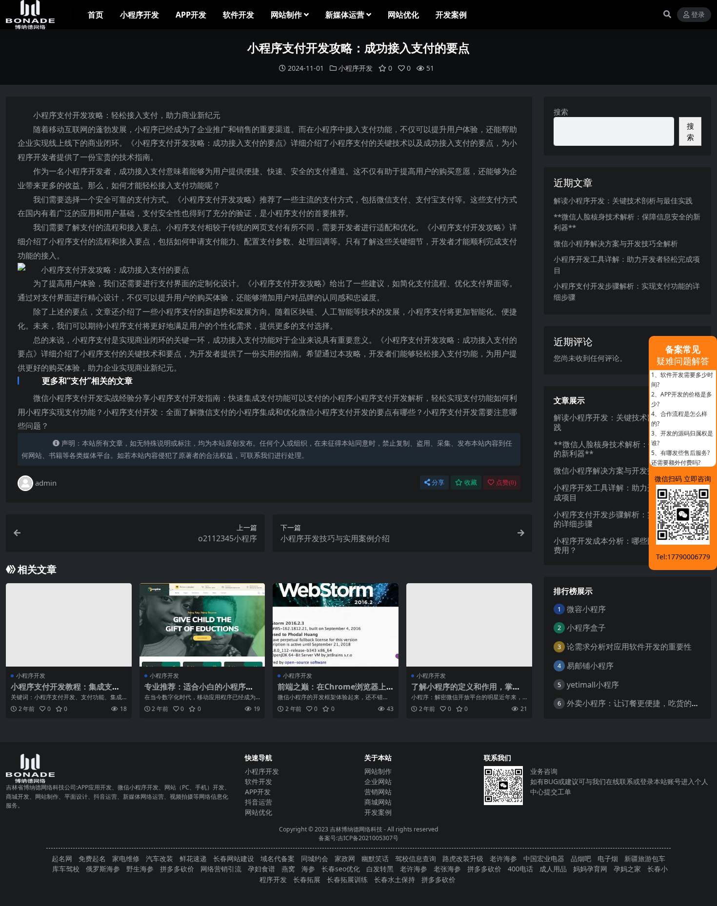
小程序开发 (139, 14)
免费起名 (92, 858)
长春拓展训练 (347, 879)
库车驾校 (66, 868)
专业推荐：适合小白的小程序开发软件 (199, 691)
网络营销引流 (220, 868)
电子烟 (608, 858)
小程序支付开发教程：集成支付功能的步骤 (65, 691)
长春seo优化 (340, 868)
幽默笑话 (375, 858)
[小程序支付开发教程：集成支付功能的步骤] (69, 625)
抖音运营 (258, 802)
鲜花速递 (193, 858)
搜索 (561, 112)
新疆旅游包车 (644, 858)
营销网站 (378, 791)
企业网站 (378, 781)
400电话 (520, 868)
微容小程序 (586, 609)
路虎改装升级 (462, 858)
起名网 (62, 858)
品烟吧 (581, 858)
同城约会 (314, 858)
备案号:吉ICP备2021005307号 (358, 838)
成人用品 (553, 868)
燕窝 (288, 868)
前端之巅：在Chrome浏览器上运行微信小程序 (332, 691)
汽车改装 (159, 858)
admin (46, 483)
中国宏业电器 (543, 858)
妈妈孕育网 (590, 868)
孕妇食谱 (261, 868)
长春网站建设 (233, 858)
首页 (95, 14)
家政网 (345, 858)
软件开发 (238, 14)
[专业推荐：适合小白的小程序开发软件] (202, 625)
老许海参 (503, 858)
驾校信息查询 (415, 858)
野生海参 (140, 868)
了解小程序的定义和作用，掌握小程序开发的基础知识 (465, 691)
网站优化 (403, 14)
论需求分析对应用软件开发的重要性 (629, 646)
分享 (438, 482)
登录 (698, 15)
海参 (308, 868)
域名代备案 (277, 858)
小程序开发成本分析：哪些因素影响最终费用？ (624, 545)
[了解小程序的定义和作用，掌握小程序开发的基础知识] (469, 625)
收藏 (470, 482)
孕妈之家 (627, 868)
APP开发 (191, 14)
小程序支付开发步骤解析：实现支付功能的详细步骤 (624, 519)
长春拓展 (306, 879)
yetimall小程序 (593, 684)
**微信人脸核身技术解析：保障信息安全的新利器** (624, 449)
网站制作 (286, 14)
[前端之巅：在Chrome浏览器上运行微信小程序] (335, 625)
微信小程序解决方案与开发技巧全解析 (616, 243)
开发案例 (451, 14)
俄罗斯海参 (103, 868)
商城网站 (378, 802)
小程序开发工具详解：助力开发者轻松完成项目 (624, 492)
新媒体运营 (344, 14)
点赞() (506, 482)
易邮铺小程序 (590, 665)
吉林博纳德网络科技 (356, 829)
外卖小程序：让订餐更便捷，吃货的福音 (637, 703)
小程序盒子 (586, 627)
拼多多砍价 (177, 868)
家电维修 (125, 858)
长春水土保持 (394, 879)
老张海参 (447, 868)
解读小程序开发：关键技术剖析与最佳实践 (623, 200)
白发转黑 (380, 868)
